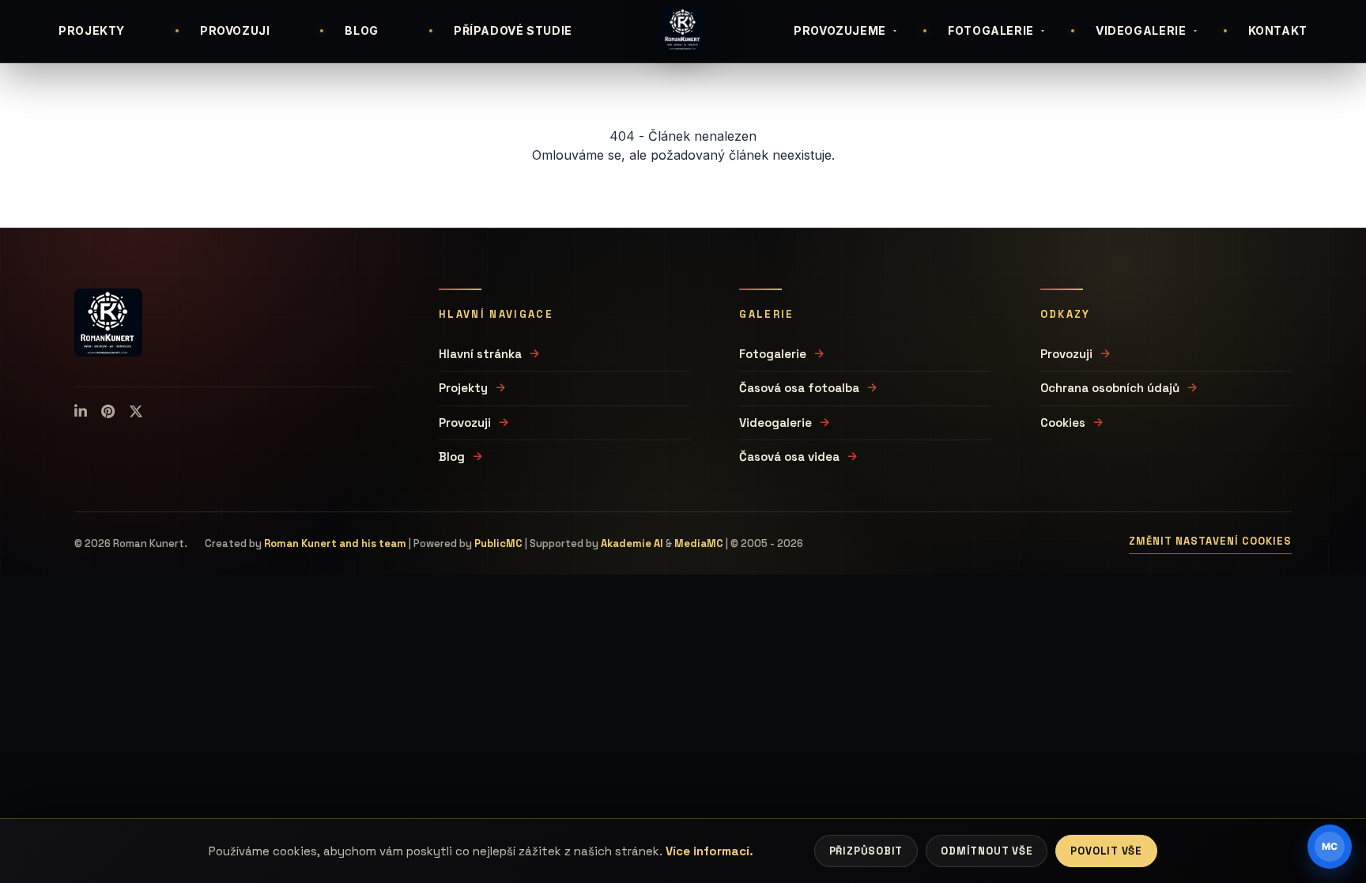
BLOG (362, 30)
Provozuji (465, 422)
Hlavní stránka (480, 353)
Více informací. (709, 850)
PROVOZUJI (235, 30)
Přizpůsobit (866, 851)
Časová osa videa (789, 456)
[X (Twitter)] (136, 412)
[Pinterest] (108, 412)
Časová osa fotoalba (799, 387)
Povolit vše (1106, 851)
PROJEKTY (91, 30)
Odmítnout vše (986, 851)
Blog (452, 456)
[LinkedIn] (80, 412)
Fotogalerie (772, 353)
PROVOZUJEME (840, 30)
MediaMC (698, 543)
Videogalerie (775, 422)
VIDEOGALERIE (1141, 30)
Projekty (463, 387)
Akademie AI (632, 543)
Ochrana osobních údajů (1109, 387)
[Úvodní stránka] (683, 29)
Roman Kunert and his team (335, 543)
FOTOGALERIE (991, 30)
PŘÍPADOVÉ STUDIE (513, 30)
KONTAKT (1278, 30)
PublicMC (498, 543)
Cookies (1062, 422)
